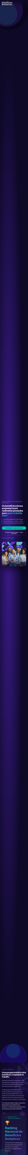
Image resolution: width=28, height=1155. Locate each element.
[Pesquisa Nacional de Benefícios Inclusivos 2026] (8, 3)
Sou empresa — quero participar (14, 528)
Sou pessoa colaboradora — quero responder (14, 533)
